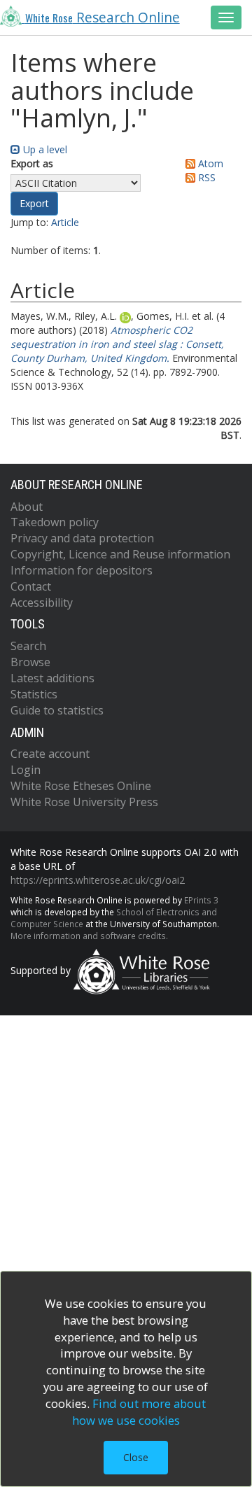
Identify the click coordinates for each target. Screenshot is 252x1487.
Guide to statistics (57, 710)
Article (65, 222)
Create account (50, 753)
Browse (30, 662)
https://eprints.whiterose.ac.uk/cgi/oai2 (97, 880)
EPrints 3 (201, 899)
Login (25, 769)
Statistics (33, 694)
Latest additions (52, 678)
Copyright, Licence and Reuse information (120, 554)
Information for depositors (81, 570)
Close (135, 1457)
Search (28, 646)
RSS (205, 177)
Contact (30, 586)
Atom (209, 163)
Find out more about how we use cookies (139, 1411)
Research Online (102, 17)
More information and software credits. (89, 935)
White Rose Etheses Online (80, 786)
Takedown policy (54, 522)
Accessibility (41, 602)
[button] (34, 204)
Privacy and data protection (82, 538)
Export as (31, 163)
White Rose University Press (84, 802)
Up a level (43, 149)
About (26, 506)
